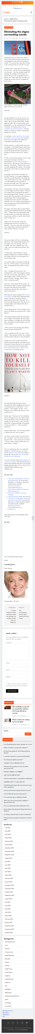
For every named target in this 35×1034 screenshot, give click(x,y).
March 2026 (8, 838)
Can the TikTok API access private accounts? (15, 794)
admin (7, 38)
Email (8, 670)
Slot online (5, 1012)
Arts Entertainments (10, 942)
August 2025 (8, 858)
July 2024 (7, 902)
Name (8, 663)
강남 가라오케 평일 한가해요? (12, 775)
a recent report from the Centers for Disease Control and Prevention (16, 137)
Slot (4, 1016)
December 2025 (9, 848)
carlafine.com (12, 509)
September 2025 (9, 855)
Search (6, 731)
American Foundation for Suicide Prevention (15, 128)
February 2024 (9, 919)
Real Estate (8, 989)
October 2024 (9, 892)
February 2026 (9, 841)
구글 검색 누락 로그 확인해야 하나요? (14, 763)
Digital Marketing (9, 955)
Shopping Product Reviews (12, 996)
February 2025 (9, 878)
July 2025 (7, 861)
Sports (6, 999)
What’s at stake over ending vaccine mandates (20, 721)
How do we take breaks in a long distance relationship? (18, 778)
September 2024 (9, 895)
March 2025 (8, 875)
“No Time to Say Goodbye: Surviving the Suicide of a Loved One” (19, 499)
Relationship (8, 993)
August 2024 (8, 899)
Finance (7, 962)
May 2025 (7, 868)
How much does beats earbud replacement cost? (16, 806)
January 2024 (8, 922)
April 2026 (8, 834)
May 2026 (7, 831)
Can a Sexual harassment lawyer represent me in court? (18, 744)
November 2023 (9, 929)
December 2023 (9, 926)
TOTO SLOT (6, 1014)
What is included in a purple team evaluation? (16, 748)
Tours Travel (8, 1006)
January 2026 (8, 844)
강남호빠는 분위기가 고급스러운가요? (14, 782)
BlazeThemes (24, 1030)
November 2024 (9, 888)
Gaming (7, 965)
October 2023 (9, 932)
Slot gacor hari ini (7, 1011)
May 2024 (7, 909)
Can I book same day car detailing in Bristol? (15, 797)
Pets (6, 986)
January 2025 (8, 882)
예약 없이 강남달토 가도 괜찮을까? (13, 772)
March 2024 (8, 916)
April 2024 (8, 912)
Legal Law (7, 976)
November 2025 (9, 851)
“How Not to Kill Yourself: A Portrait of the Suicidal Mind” (16, 348)
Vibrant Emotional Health (20, 162)
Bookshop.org (18, 487)
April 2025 (8, 872)
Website (8, 677)
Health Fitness (9, 27)
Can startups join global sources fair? (13, 760)
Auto (6, 945)
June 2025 (8, 865)
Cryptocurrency (9, 952)
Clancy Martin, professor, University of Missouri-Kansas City (18, 490)
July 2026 (7, 828)
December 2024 (9, 885)
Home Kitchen (8, 972)
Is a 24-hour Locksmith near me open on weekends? (17, 814)
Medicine (7, 982)
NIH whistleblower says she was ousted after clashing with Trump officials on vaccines (20, 710)
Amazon (12, 486)
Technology (8, 1003)
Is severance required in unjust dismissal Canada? (17, 756)
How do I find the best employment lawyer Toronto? (17, 790)
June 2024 (8, 905)
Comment (9, 643)
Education (7, 959)
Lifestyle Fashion (9, 979)
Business (7, 949)
